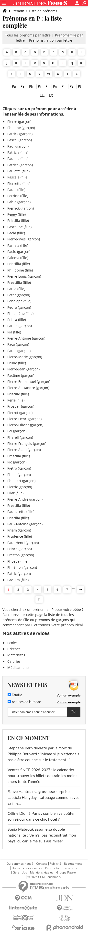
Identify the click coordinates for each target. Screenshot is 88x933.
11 (39, 599)
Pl (46, 86)
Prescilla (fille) (18, 505)
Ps (71, 86)
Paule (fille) (16, 189)
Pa (14, 86)
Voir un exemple (68, 695)
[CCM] (23, 898)
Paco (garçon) (18, 344)
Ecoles (12, 642)
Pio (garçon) (16, 462)
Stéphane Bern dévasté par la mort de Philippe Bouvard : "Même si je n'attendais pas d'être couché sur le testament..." (43, 754)
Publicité (55, 863)
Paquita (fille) (18, 580)
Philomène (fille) (20, 313)
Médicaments (18, 667)
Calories (14, 661)
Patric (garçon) (19, 573)
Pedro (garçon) (19, 307)
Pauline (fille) (17, 158)
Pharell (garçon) (20, 437)
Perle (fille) (15, 400)
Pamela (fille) (17, 245)
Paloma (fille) (17, 257)
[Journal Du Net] (65, 898)
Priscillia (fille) (18, 263)
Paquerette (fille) (20, 511)
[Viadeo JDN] (65, 918)
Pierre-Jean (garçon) (23, 369)
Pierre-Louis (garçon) (24, 276)
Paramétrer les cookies (61, 868)
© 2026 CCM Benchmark (44, 877)
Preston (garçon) (20, 555)
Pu (42, 95)
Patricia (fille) (17, 152)
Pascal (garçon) (19, 140)
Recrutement (73, 863)
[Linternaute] (23, 908)
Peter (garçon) (18, 295)
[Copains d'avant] (23, 918)
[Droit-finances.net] (65, 908)
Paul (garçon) (18, 146)
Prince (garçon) (19, 548)
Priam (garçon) (19, 530)
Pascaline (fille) (19, 226)
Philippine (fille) (20, 270)
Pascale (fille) (17, 177)
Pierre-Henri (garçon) (24, 418)
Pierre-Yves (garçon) (23, 239)
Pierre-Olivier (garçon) (25, 425)
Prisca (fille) (16, 319)
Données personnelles (27, 868)
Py (51, 95)
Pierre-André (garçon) (25, 499)
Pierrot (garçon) (20, 412)
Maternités (16, 655)
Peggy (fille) (16, 214)
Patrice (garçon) (20, 165)
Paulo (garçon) (19, 350)
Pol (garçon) (16, 431)
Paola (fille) (16, 233)
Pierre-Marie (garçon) (24, 356)
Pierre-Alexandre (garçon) (28, 387)
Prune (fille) (16, 363)
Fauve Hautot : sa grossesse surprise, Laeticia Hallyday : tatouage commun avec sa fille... (43, 797)
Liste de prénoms (43, 11)
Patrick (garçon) (20, 133)
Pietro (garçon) (19, 468)
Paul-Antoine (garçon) (25, 524)
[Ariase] (23, 927)
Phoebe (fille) (17, 561)
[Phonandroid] (65, 927)
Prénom (17, 11)
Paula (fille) (16, 288)
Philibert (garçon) (21, 480)
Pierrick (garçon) (20, 208)
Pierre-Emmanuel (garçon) (28, 381)
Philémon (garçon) (22, 567)
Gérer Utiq (20, 872)
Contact (41, 863)
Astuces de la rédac (26, 702)
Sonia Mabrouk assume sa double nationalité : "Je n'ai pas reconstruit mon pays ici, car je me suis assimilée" (42, 835)
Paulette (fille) (18, 171)
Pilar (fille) (15, 493)
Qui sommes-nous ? (20, 863)
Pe (22, 86)
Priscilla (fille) (18, 220)
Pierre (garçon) (19, 121)
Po (55, 86)
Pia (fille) (14, 332)
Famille (16, 695)
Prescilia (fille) (18, 456)
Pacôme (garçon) (20, 375)
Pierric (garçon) (19, 486)
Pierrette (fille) (18, 183)
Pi (39, 86)
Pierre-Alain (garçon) (24, 449)
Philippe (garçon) (21, 127)
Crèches (14, 649)
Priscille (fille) (18, 394)
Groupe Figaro (66, 872)
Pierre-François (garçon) (26, 443)
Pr (63, 86)
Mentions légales (41, 872)
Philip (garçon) (19, 474)
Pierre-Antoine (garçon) (26, 338)
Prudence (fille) (19, 536)
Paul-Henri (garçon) (23, 542)
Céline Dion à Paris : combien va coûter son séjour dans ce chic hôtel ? (41, 816)
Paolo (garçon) (18, 251)
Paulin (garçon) (19, 325)
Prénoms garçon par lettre (50, 40)
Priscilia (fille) (18, 518)
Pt (79, 86)
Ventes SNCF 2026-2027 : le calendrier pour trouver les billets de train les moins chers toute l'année (42, 776)
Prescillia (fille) (19, 282)
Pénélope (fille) (19, 301)
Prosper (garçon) (20, 406)
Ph (31, 86)
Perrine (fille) (17, 195)
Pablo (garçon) (19, 202)
